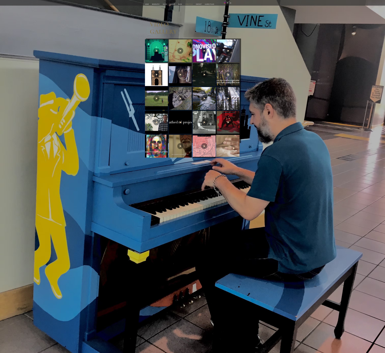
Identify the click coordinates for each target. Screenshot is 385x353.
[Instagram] (225, 3)
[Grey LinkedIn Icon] (230, 3)
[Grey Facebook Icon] (227, 3)
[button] (237, 154)
